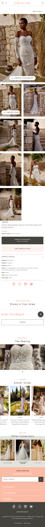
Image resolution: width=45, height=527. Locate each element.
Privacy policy (18, 523)
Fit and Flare (10, 260)
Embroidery (8, 275)
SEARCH (23, 322)
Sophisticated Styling (21, 270)
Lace (13, 275)
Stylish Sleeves (30, 268)
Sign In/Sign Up (22, 512)
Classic (36, 268)
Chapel (10, 277)
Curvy (7, 272)
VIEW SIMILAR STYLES (23, 248)
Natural (9, 265)
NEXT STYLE (37, 11)
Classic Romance (21, 268)
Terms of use (27, 523)
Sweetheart (9, 263)
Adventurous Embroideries (9, 270)
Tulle (16, 275)
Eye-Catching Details (10, 268)
